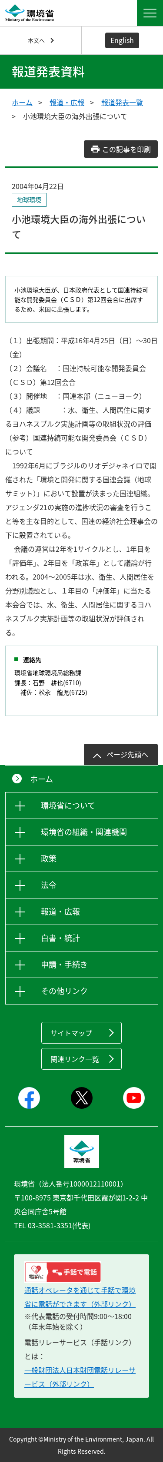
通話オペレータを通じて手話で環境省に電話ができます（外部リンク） (80, 1297)
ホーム (22, 102)
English (122, 40)
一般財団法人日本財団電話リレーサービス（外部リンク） (80, 1377)
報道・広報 (67, 102)
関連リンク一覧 (74, 1059)
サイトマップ (71, 1033)
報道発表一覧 (122, 102)
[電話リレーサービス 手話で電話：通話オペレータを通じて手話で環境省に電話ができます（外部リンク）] (81, 1272)
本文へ (36, 40)
